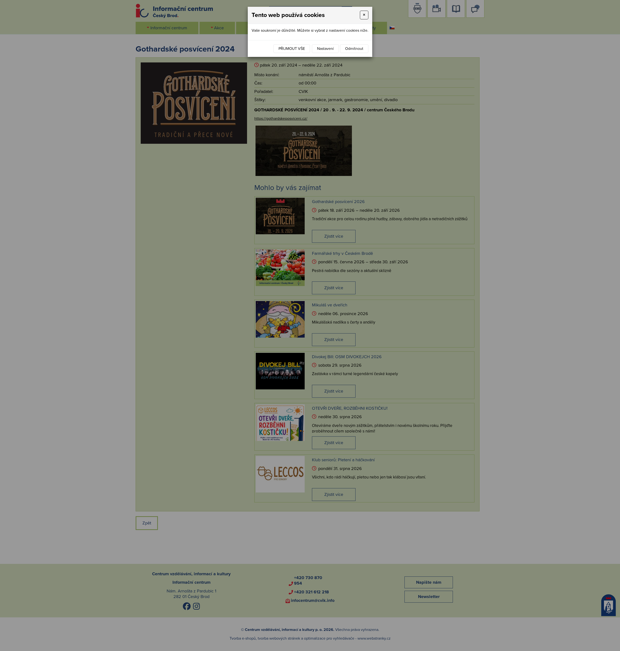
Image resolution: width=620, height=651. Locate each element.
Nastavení (325, 48)
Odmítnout (354, 48)
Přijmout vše (292, 48)
